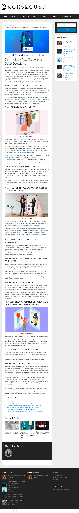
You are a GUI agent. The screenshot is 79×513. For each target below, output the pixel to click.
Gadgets (36, 16)
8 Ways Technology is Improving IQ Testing (11, 432)
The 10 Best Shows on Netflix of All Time (42, 432)
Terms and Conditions (60, 477)
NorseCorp (4, 510)
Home (5, 16)
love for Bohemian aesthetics (31, 228)
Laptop (45, 16)
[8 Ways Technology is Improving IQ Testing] (12, 425)
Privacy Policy (58, 475)
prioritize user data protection (13, 370)
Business (14, 16)
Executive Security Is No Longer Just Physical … (69, 75)
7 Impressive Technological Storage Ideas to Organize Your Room (27, 434)
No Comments (42, 67)
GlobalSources (11, 159)
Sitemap (56, 479)
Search (66, 29)
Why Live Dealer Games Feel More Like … (68, 43)
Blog (33, 67)
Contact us (57, 482)
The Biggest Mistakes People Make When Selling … (69, 51)
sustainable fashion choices (25, 152)
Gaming (54, 16)
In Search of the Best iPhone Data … (69, 59)
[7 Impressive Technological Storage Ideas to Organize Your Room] (27, 425)
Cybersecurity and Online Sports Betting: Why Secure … (69, 67)
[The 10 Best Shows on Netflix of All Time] (42, 425)
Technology (25, 16)
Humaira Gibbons (11, 67)
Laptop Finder (66, 16)
